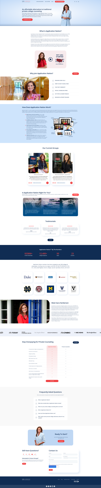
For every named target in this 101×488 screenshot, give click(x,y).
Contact (78, 479)
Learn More (76, 342)
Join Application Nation (27, 19)
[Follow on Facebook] (23, 454)
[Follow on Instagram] (29, 454)
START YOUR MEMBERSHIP (60, 1)
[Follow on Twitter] (26, 454)
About (59, 479)
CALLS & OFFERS (47, 1)
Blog (62, 479)
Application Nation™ (38, 174)
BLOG (52, 1)
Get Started (75, 73)
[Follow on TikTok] (35, 454)
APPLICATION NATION (39, 1)
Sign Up (24, 463)
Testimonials (73, 479)
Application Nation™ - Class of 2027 (62, 174)
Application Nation (67, 479)
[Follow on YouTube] (32, 454)
